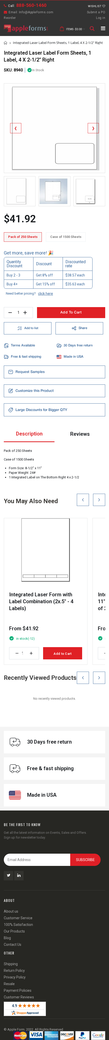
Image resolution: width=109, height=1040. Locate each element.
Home (6, 42)
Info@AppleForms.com (36, 12)
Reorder (10, 18)
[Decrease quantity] (17, 653)
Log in (100, 18)
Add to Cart (62, 654)
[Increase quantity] (31, 653)
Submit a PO (96, 12)
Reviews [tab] (80, 434)
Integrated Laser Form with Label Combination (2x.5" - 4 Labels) (41, 601)
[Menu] (103, 28)
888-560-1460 (31, 5)
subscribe (85, 860)
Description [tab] (29, 434)
